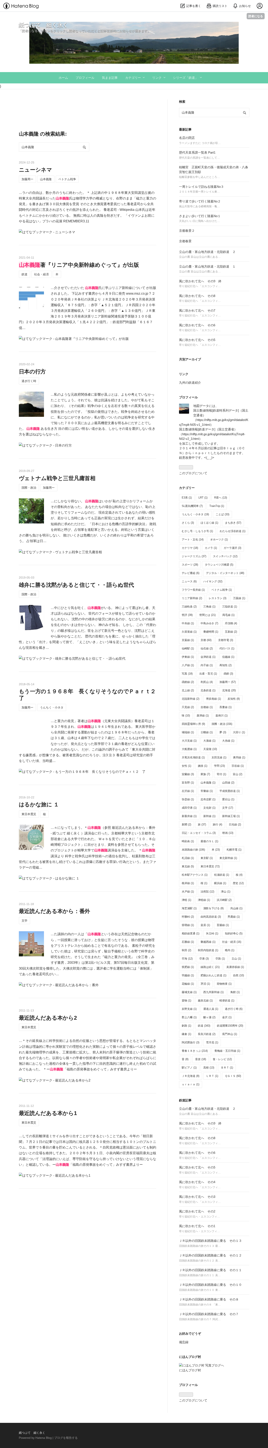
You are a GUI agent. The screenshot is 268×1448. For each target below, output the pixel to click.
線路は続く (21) (210, 967)
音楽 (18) (200, 1059)
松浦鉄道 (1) (221, 874)
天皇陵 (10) (210, 749)
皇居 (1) (205, 925)
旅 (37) (202, 824)
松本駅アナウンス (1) (194, 874)
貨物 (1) (186, 1000)
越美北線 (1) (205, 1000)
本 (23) (216, 849)
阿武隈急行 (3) (190, 1042)
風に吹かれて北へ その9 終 (200, 281)
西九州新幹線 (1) (213, 992)
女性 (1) (186, 765)
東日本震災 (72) (210, 866)
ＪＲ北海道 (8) (190, 1076)
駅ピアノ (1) (189, 1067)
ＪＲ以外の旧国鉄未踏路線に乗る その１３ (210, 1240)
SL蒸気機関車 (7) (192, 506)
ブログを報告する (66, 1437)
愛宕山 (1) (228, 799)
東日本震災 (29, 814)
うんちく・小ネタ (51, 707)
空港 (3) (204, 958)
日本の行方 (32, 371)
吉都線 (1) (207, 707)
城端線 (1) (188, 732)
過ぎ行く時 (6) (233, 1008)
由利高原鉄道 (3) (211, 916)
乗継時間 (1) (210, 631)
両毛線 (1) (228, 615)
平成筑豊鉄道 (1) (229, 791)
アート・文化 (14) (193, 539)
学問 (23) (219, 765)
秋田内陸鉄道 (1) (208, 950)
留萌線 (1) (188, 925)
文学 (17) (227, 807)
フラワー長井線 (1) (193, 589)
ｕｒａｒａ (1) (190, 1084)
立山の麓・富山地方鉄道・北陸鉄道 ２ (207, 252)
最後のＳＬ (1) (209, 841)
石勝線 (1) (188, 941)
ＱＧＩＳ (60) (233, 1076)
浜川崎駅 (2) (224, 899)
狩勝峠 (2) (188, 916)
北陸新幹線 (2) (190, 698)
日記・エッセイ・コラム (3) (199, 832)
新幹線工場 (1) (231, 816)
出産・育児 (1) (208, 673)
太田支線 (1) (218, 757)
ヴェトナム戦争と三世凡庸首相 (57, 478)
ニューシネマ (35, 170)
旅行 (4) (217, 824)
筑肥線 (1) (188, 967)
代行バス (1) (226, 648)
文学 (24, 920)
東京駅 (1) (207, 858)
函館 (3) (228, 673)
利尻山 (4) (207, 682)
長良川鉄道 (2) (206, 1034)
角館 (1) (235, 992)
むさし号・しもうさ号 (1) (197, 531)
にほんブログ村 (190, 1370)
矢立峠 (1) (212, 933)
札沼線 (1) (188, 858)
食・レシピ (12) (222, 1059)
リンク (157, 77)
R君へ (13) (220, 497)
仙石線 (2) (207, 648)
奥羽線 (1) (239, 757)
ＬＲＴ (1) (212, 1076)
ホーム (63, 77)
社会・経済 (41, 274)
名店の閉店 (187, 138)
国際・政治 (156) (222, 723)
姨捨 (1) (202, 765)
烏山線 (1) (236, 908)
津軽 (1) (186, 899)
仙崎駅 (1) (188, 648)
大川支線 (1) (189, 740)
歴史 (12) (238, 883)
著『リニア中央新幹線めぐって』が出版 (79, 265)
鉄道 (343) (204, 1025)
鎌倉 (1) (186, 1034)
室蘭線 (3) (188, 774)
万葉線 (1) (239, 598)
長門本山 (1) (229, 1034)
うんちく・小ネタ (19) (195, 514)
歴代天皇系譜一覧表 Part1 (197, 152)
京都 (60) (206, 640)
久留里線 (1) (189, 631)
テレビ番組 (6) (190, 573)
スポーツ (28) (190, 564)
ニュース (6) (189, 581)
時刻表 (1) (188, 841)
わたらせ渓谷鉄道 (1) (232, 531)
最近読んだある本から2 (48, 1018)
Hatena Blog (43, 1437)
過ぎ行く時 (29, 381)
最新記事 (185, 129)
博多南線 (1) (213, 698)
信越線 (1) (228, 656)
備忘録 (183, 1342)
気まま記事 (110, 77)
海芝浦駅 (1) (189, 908)
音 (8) (185, 1059)
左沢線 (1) (188, 791)
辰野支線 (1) (189, 1008)
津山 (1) (225, 891)
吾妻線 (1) (225, 707)
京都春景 (185, 241)
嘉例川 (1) (221, 715)
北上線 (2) (188, 690)
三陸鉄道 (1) (229, 606)
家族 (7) (205, 774)
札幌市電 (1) (234, 849)
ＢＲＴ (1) (227, 1067)
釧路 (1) (186, 1025)
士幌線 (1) (207, 732)
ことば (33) (222, 514)
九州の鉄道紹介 (190, 382)
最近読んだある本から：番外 (54, 911)
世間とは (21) (207, 615)
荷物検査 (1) (224, 983)
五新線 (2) (231, 631)
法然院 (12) (207, 891)
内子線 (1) (207, 665)
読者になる (255, 16)
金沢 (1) (227, 1017)
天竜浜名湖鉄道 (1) (193, 757)
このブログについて (193, 473)
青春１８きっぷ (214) (195, 1050)
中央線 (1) (188, 623)
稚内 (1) (229, 950)
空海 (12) (187, 958)
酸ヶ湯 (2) (209, 1017)
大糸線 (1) (228, 740)
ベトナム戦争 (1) (221, 589)
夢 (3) (222, 732)
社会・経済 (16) (231, 941)
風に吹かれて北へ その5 (197, 340)
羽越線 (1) (188, 975)
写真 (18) (187, 673)
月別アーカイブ (190, 359)
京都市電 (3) (225, 640)
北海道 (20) (229, 690)
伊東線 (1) (188, 656)
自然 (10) (238, 975)
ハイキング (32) (212, 581)
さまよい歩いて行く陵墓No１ (200, 216)
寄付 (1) (221, 774)
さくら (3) (188, 522)
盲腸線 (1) (223, 925)
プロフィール (85, 77)
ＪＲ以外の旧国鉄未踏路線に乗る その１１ (210, 1270)
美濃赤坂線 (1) (235, 967)
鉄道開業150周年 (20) (230, 1025)
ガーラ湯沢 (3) (232, 547)
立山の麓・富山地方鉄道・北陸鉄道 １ (207, 266)
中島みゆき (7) (209, 623)
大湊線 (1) (209, 740)
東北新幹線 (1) (228, 858)
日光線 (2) (235, 824)
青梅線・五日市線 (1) (227, 1050)
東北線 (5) (188, 866)
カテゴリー (133, 77)
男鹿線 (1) (234, 916)
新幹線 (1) (209, 816)
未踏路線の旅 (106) (193, 849)
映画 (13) (227, 832)
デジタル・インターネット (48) (225, 573)
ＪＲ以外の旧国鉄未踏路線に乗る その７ (209, 1314)
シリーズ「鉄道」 (185, 77)
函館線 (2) (188, 682)
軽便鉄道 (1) (226, 1000)
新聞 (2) (186, 824)
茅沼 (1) (205, 983)
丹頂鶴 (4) (231, 623)
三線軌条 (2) (189, 606)
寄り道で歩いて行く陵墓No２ (200, 201)
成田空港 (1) (189, 807)
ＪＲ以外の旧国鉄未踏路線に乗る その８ (209, 1299)
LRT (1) (202, 497)
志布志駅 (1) (208, 799)
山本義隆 (46, 179)
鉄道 (24, 274)
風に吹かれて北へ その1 (197, 1226)
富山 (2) (237, 774)
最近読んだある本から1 (48, 1113)
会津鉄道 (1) (208, 656)
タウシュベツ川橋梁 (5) (219, 564)
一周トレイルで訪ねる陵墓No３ (201, 186)
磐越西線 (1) (208, 941)
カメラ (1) (211, 547)
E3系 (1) (187, 497)
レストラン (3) (217, 598)
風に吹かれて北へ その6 (197, 325)
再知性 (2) (225, 665)
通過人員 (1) (210, 1008)
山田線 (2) (228, 782)
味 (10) (186, 715)
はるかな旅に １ (39, 804)
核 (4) (239, 874)
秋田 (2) (186, 950)
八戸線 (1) (188, 665)
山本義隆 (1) (208, 782)
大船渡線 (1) (189, 749)
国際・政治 (29, 487)
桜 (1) (204, 883)
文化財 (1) (209, 807)
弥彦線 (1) (188, 799)
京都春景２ (187, 230)
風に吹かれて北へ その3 (197, 1196)
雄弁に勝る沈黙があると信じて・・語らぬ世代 (76, 585)
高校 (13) (208, 1067)
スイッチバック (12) (225, 556)
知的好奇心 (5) (233, 933)
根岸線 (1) (188, 883)
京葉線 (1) (188, 640)
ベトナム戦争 (67, 179)
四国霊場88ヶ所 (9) (193, 723)
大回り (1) (239, 732)
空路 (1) (220, 958)
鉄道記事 (185, 1100)
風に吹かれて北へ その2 (197, 1211)
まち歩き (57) (233, 522)
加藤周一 (27, 179)
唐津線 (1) (203, 715)
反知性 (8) (234, 698)
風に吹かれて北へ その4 (197, 1182)
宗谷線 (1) (238, 765)
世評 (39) (187, 615)
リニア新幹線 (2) (192, 598)
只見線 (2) (188, 707)
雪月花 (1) (212, 1042)
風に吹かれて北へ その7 (197, 310)
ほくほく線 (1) (209, 522)
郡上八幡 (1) (189, 1017)
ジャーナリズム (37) (194, 556)
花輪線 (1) (188, 983)
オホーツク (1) (219, 539)
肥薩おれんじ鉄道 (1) (213, 975)
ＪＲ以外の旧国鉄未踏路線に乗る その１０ (210, 1284)
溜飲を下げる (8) (213, 908)
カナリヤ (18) (190, 547)
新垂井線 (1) (189, 816)
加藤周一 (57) (227, 682)
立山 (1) (236, 958)
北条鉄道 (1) (208, 690)
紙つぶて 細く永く (43, 25)
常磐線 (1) (207, 791)
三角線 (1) (209, 606)
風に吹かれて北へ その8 (197, 296)
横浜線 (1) (220, 883)
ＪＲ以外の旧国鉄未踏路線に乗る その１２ (210, 1255)
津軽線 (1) (204, 899)
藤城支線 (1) (189, 992)
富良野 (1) (188, 782)
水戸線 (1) (188, 891)
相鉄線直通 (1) (190, 933)
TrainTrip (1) (216, 506)
